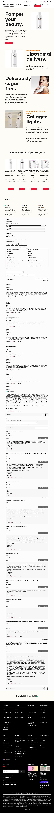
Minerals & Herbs (7, 717)
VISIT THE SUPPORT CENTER (10, 784)
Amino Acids (5, 727)
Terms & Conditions (24, 806)
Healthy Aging (6, 719)
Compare (46, 4)
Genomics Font (18, 756)
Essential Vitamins (7, 712)
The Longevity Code (19, 748)
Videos (4, 740)
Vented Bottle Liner (7, 752)
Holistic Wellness (19, 743)
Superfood (5, 724)
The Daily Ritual (6, 747)
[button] (5, 2)
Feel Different (43, 712)
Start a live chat (9, 775)
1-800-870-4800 (8, 777)
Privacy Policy (31, 740)
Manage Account (19, 712)
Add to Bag (9, 42)
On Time (42, 719)
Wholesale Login (19, 719)
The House (17, 746)
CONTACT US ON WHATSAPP (10, 782)
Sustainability (43, 722)
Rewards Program (19, 717)
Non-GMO (5, 750)
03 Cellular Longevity (20, 753)
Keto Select (5, 729)
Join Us (37, 2)
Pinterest (42, 747)
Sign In (41, 2)
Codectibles (6, 742)
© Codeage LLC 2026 (27, 809)
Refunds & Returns (32, 712)
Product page (40, 4)
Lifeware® (42, 717)
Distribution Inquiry (32, 725)
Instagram (42, 740)
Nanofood (30, 717)
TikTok (41, 742)
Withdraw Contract (32, 749)
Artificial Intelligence (8, 745)
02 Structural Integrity (20, 751)
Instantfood (31, 719)
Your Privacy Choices (32, 747)
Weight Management (7, 722)
